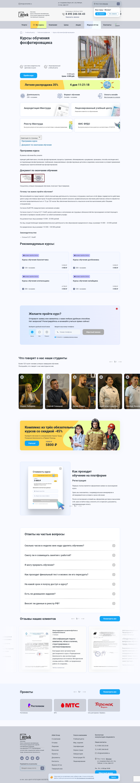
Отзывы (54, 743)
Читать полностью (58, 667)
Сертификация (78, 746)
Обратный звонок (93, 332)
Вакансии (55, 750)
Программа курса (29, 141)
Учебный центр (78, 739)
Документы (56, 757)
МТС (55, 713)
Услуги (24, 25)
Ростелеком (24, 713)
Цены (66, 25)
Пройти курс (29, 75)
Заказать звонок (72, 17)
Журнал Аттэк (92, 25)
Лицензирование (79, 761)
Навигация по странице (29, 138)
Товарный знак (57, 769)
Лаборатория (78, 754)
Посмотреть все (109, 619)
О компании (56, 739)
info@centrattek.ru (26, 4)
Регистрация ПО (79, 757)
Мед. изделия (78, 743)
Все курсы (39, 25)
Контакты (107, 25)
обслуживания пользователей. (85, 778)
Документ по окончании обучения (37, 145)
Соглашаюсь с (67, 337)
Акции (78, 25)
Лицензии (55, 746)
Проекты (55, 754)
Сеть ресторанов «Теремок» (96, 713)
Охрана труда (78, 750)
